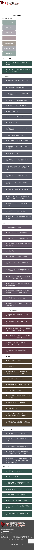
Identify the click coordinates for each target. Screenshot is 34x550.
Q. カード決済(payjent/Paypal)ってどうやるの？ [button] (18, 384)
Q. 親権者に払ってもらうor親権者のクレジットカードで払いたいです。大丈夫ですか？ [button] (18, 372)
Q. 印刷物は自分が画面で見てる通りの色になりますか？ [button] (18, 190)
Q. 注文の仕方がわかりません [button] (13, 227)
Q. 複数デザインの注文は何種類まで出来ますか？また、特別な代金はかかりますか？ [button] (18, 270)
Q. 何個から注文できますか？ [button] (13, 251)
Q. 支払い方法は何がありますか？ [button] (14, 360)
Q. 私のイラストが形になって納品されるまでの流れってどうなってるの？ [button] (18, 70)
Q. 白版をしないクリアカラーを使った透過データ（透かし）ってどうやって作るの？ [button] (18, 159)
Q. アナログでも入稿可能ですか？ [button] (14, 117)
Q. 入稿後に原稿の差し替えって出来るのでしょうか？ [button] (18, 350)
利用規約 (3, 536)
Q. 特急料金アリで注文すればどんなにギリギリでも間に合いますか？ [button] (18, 304)
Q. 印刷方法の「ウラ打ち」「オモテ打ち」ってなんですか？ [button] (18, 439)
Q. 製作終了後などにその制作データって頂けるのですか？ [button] (18, 217)
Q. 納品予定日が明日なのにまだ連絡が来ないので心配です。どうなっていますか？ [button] (18, 483)
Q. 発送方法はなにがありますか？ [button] (14, 471)
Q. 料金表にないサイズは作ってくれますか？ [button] (17, 256)
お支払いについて (9, 43)
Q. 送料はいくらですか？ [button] (12, 476)
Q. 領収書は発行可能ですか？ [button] (13, 408)
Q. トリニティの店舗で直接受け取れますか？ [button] (17, 500)
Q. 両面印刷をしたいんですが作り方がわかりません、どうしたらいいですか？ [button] (18, 147)
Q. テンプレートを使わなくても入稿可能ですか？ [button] (18, 105)
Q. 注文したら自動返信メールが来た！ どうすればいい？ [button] (18, 322)
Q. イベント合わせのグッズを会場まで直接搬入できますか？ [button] (18, 506)
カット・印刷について (9, 48)
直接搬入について (27, 536)
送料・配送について (17, 536)
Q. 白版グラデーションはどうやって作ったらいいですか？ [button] (18, 175)
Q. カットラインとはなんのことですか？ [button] (16, 211)
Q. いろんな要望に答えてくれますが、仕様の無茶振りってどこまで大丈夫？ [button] (18, 244)
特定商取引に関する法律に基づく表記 (15, 539)
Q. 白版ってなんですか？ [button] (12, 153)
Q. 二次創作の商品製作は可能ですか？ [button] (15, 87)
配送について (9, 53)
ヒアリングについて (9, 38)
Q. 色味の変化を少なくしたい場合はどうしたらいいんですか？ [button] (18, 204)
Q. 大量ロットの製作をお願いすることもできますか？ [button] (18, 262)
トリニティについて (9, 22)
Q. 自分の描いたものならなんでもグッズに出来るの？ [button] (18, 81)
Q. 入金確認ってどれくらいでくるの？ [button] (15, 402)
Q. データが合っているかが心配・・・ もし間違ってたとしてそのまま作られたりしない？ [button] (18, 336)
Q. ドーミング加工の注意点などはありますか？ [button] (17, 446)
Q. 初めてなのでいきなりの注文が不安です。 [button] (17, 238)
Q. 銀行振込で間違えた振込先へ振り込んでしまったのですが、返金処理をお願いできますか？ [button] (18, 414)
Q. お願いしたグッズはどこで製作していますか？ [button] (18, 433)
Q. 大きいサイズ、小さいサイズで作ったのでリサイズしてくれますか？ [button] (18, 128)
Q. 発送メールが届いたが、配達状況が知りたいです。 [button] (18, 514)
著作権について (9, 536)
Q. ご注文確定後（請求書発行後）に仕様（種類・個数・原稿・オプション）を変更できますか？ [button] (18, 291)
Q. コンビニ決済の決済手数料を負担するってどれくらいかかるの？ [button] (18, 396)
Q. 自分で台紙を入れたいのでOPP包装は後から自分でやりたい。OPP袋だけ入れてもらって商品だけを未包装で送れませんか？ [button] (18, 460)
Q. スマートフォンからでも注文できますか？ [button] (17, 232)
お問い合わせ (24, 537)
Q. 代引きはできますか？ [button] (12, 366)
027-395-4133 (6, 531)
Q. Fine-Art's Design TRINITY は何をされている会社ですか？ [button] (18, 63)
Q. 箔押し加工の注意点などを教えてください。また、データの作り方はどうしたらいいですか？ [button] (18, 452)
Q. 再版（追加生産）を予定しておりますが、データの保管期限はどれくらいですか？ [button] (18, 284)
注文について (9, 32)
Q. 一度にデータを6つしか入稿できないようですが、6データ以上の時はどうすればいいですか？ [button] (18, 277)
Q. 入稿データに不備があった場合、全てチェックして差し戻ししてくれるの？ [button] (18, 343)
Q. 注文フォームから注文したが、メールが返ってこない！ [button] (18, 315)
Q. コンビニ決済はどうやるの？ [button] (14, 390)
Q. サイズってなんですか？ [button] (13, 122)
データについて (9, 27)
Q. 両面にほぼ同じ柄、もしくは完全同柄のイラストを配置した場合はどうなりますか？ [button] (18, 197)
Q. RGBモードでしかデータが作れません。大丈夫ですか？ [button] (18, 183)
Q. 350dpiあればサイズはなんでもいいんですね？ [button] (18, 140)
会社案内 (18, 537)
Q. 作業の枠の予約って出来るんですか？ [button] (16, 298)
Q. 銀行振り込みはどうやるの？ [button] (14, 379)
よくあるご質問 (11, 537)
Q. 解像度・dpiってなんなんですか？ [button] (15, 135)
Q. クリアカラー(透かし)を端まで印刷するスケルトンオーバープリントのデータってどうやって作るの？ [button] (18, 168)
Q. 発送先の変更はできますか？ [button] (14, 489)
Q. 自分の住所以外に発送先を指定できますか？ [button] (17, 494)
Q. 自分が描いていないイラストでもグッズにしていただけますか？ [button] (18, 93)
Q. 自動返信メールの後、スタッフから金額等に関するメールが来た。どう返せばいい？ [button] (18, 329)
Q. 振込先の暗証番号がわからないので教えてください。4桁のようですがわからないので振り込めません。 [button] (18, 422)
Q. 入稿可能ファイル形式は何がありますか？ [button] (17, 100)
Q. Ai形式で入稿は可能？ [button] (12, 111)
